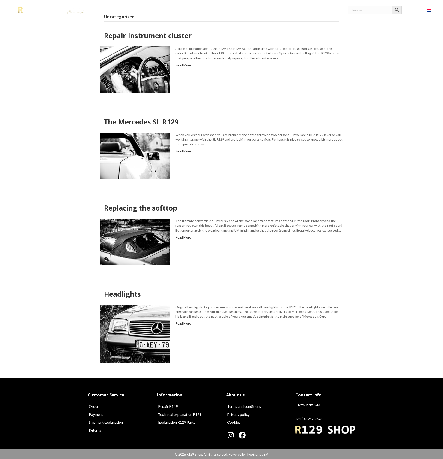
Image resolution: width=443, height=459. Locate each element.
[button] (230, 435)
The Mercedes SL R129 (141, 122)
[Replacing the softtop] (135, 241)
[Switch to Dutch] (429, 10)
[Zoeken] (374, 10)
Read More (183, 65)
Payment (96, 414)
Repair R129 (168, 406)
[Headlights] (135, 333)
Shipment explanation (106, 422)
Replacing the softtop (140, 208)
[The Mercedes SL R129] (135, 155)
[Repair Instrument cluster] (135, 69)
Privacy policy (238, 414)
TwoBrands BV (257, 454)
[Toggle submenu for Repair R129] (257, 10)
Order (94, 406)
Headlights (122, 294)
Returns (95, 430)
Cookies (233, 422)
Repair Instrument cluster (148, 35)
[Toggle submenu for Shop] (224, 10)
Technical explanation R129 (179, 414)
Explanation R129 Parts (176, 422)
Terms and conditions (244, 406)
